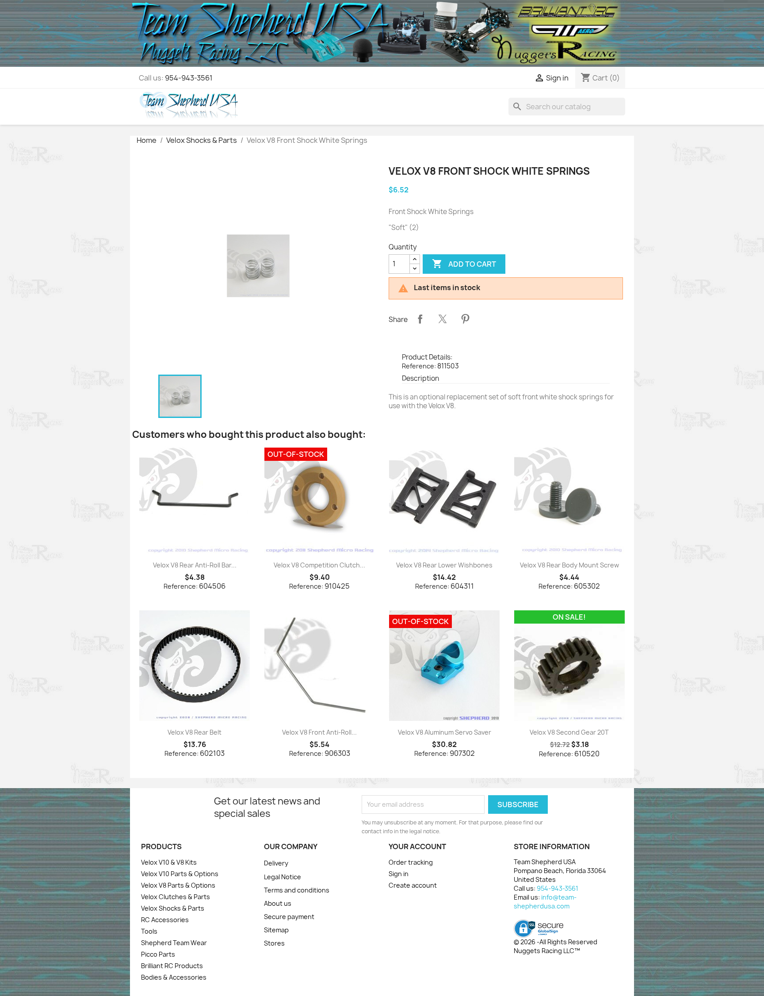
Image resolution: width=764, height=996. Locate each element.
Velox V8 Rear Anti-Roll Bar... (195, 565)
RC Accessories (165, 920)
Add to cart (464, 263)
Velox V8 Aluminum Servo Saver (444, 732)
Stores (274, 943)
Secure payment (289, 916)
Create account (413, 885)
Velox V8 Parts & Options (178, 885)
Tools (149, 931)
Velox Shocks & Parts (172, 908)
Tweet (442, 319)
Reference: (419, 366)
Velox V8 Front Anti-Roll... (319, 732)
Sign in (399, 874)
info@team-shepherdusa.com (545, 901)
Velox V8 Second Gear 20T (569, 732)
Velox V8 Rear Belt (195, 732)
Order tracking (411, 862)
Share (420, 319)
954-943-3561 (189, 78)
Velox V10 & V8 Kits (169, 862)
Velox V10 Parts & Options (179, 874)
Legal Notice (282, 877)
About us (277, 903)
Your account (417, 846)
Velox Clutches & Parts (175, 897)
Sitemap (276, 930)
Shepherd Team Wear (174, 943)
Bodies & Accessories (173, 977)
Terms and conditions (296, 890)
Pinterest (465, 319)
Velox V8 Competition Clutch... (319, 565)
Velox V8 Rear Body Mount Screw (569, 565)
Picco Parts (158, 954)
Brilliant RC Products (172, 966)
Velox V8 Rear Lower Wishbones (444, 565)
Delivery (276, 863)
